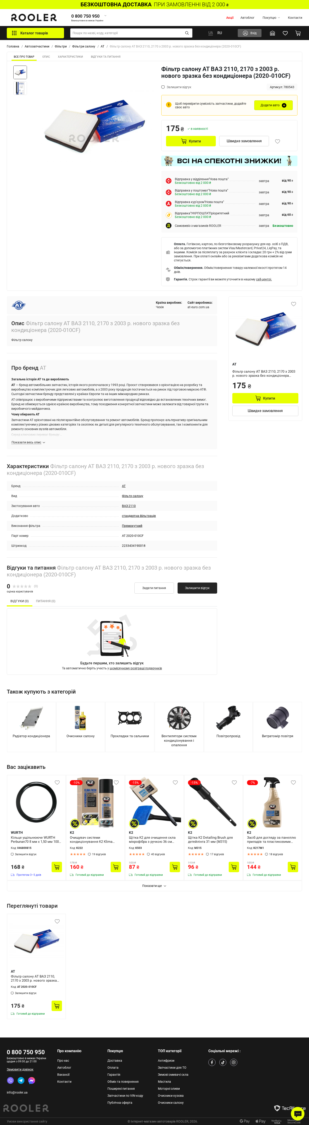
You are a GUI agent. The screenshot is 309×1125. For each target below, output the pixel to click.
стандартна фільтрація (139, 516)
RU (219, 33)
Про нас (63, 1060)
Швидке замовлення (244, 141)
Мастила (164, 1081)
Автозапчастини (37, 46)
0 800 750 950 (26, 1052)
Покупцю (269, 17)
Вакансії (63, 1074)
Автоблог (247, 17)
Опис (46, 56)
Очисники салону (171, 1102)
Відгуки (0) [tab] (19, 601)
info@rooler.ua (17, 1092)
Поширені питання (121, 1088)
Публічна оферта (119, 1102)
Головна (13, 46)
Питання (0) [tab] (45, 601)
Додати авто (270, 105)
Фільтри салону (83, 46)
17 (217, 854)
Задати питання (154, 588)
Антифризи (166, 1060)
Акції (230, 17)
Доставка (114, 1060)
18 (276, 854)
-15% (135, 782)
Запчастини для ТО (172, 1067)
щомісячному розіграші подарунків (136, 668)
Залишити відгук (197, 588)
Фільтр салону (132, 496)
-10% (76, 782)
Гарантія (113, 1074)
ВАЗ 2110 (129, 506)
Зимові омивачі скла (173, 1074)
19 (99, 854)
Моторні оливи (169, 1088)
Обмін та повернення (123, 1081)
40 (158, 854)
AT (102, 46)
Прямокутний (132, 526)
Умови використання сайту (27, 1121)
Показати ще (152, 886)
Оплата (113, 1067)
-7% (252, 782)
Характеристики (70, 56)
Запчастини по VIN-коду (125, 1095)
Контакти (295, 17)
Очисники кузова (171, 1095)
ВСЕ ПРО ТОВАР (24, 56)
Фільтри (61, 46)
